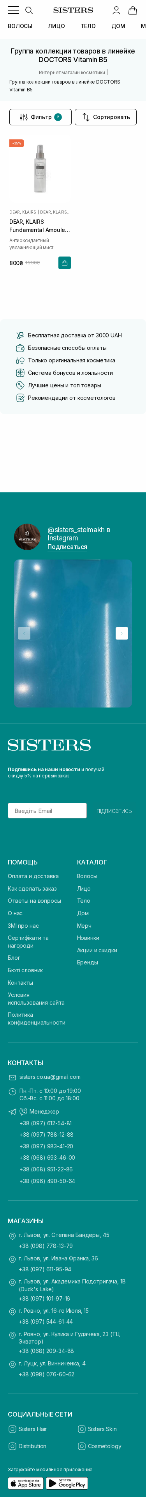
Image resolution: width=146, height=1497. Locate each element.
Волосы (87, 876)
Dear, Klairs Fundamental (55, 212)
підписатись (114, 810)
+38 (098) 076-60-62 (46, 1374)
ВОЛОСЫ (20, 26)
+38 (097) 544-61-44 (46, 1321)
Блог (14, 957)
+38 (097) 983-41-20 (46, 1146)
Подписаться (67, 547)
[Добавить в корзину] (64, 263)
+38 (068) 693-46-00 (47, 1157)
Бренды (87, 962)
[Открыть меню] (13, 10)
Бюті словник (25, 970)
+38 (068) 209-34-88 (46, 1350)
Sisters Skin (102, 1429)
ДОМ (118, 26)
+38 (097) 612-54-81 (45, 1123)
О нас (15, 913)
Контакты (20, 982)
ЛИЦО (56, 26)
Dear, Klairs (22, 212)
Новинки (88, 937)
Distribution (32, 1446)
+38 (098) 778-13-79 (46, 1245)
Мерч (84, 925)
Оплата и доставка (33, 876)
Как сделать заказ (32, 888)
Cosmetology (104, 1446)
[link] (132, 10)
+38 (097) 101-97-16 (44, 1298)
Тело (83, 900)
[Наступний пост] (122, 633)
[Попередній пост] (24, 633)
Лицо (84, 888)
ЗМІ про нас (23, 925)
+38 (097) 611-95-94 (45, 1269)
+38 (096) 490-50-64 (47, 1181)
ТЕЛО (88, 26)
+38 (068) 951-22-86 (46, 1169)
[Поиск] (28, 10)
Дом (83, 913)
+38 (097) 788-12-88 (46, 1134)
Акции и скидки (97, 950)
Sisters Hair (33, 1429)
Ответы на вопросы (34, 900)
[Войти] (116, 10)
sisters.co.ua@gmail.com (50, 1076)
